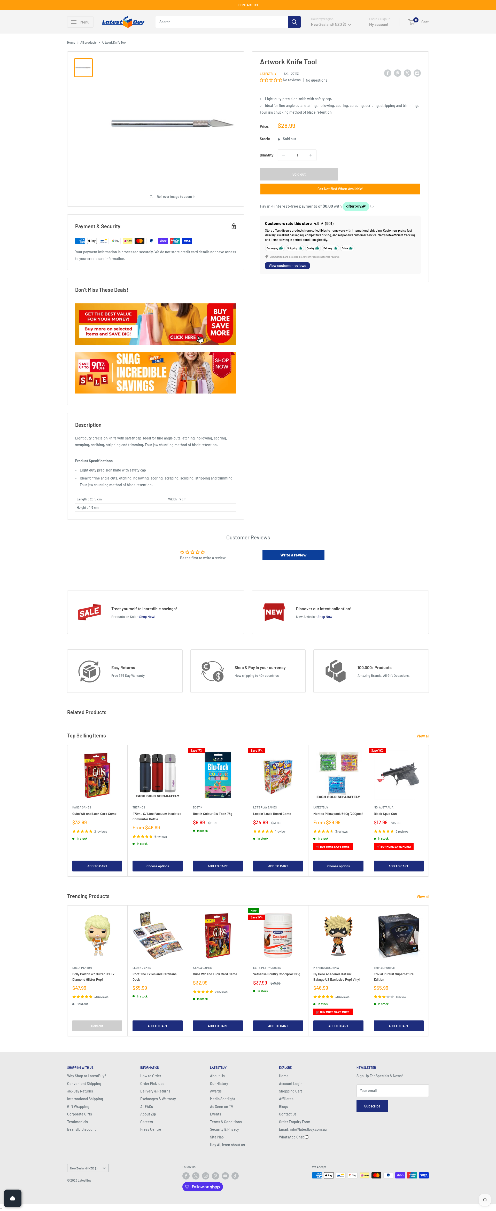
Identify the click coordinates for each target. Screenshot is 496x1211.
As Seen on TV (221, 1106)
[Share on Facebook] (387, 72)
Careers (146, 1122)
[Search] (294, 22)
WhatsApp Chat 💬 (294, 1137)
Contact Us (288, 1114)
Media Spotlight (222, 1099)
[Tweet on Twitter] (407, 72)
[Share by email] (417, 72)
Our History (219, 1083)
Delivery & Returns (155, 1091)
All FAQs (146, 1106)
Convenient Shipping (84, 1083)
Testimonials (77, 1122)
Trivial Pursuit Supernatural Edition (394, 976)
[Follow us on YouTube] (225, 1175)
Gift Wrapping (78, 1106)
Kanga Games (81, 807)
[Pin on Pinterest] (397, 72)
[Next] (428, 810)
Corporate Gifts (79, 1114)
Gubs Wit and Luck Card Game (94, 814)
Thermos (139, 807)
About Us (217, 1076)
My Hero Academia (326, 967)
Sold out (299, 174)
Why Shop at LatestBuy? (86, 1076)
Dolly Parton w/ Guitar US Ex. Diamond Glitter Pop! (93, 976)
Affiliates (286, 1099)
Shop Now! (147, 617)
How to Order (150, 1076)
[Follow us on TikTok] (235, 1175)
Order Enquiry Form (294, 1122)
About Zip (148, 1114)
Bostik (197, 807)
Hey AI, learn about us (227, 1145)
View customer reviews (287, 266)
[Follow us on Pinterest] (215, 1175)
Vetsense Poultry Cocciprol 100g (276, 974)
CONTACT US (248, 5)
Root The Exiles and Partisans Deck (154, 976)
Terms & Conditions (226, 1122)
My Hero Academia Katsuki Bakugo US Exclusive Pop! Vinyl (336, 976)
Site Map (217, 1137)
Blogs (283, 1106)
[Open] (12, 1198)
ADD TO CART (97, 866)
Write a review (293, 554)
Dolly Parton (82, 967)
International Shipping (85, 1099)
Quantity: (267, 155)
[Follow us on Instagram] (205, 1175)
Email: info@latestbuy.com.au (303, 1129)
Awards (216, 1091)
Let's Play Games (265, 807)
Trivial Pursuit (385, 967)
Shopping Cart (290, 1091)
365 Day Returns (80, 1091)
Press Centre (150, 1129)
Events (215, 1114)
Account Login (291, 1083)
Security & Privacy (224, 1129)
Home (71, 42)
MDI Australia (383, 807)
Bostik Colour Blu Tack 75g (212, 814)
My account (379, 24)
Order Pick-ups (152, 1083)
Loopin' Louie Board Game (272, 814)
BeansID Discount (81, 1129)
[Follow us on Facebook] (186, 1175)
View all (423, 736)
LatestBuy (268, 73)
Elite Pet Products (267, 967)
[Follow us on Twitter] (195, 1175)
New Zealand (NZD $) (83, 1168)
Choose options (157, 866)
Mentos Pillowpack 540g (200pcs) (337, 814)
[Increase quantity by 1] (310, 155)
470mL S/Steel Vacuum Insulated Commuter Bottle (157, 816)
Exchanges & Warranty (158, 1099)
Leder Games (142, 967)
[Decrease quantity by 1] (283, 155)
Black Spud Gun (385, 814)
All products (88, 42)
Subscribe (372, 1106)
